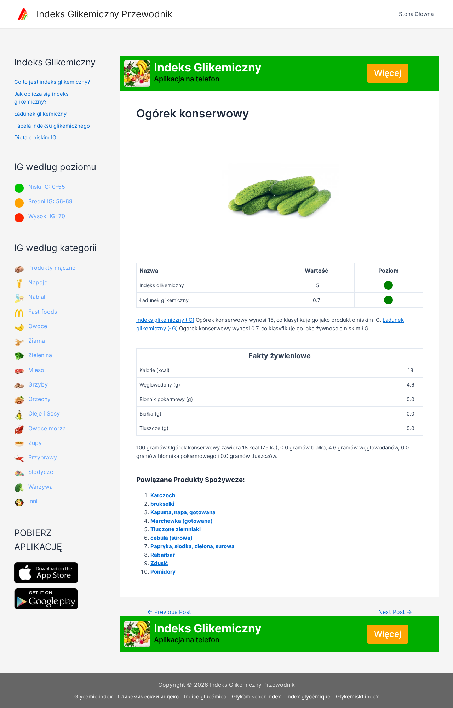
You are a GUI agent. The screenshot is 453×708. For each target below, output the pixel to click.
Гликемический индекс (148, 696)
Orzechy (39, 398)
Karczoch (162, 495)
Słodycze (40, 471)
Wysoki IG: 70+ (48, 216)
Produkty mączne (51, 267)
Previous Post (169, 612)
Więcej (387, 73)
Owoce (37, 326)
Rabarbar (162, 554)
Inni (33, 501)
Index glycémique (308, 696)
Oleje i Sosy (44, 413)
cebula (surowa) (171, 537)
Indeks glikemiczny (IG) (165, 320)
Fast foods (42, 311)
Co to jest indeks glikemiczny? (52, 82)
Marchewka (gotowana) (181, 520)
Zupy (35, 442)
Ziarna (36, 340)
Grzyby (38, 384)
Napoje (37, 282)
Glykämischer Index (256, 696)
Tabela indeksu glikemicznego (52, 125)
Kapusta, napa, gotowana (183, 512)
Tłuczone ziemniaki (175, 529)
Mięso (36, 369)
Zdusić (159, 563)
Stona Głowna (416, 14)
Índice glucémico (205, 696)
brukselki (162, 503)
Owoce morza (47, 428)
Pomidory (163, 571)
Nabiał (36, 296)
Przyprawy (42, 457)
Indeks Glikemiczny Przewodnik (104, 13)
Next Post (395, 612)
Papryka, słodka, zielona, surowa (192, 546)
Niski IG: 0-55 (46, 186)
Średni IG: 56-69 (50, 201)
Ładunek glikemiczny (40, 113)
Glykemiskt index (357, 696)
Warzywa (40, 486)
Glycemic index (93, 696)
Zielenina (40, 355)
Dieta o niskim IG (35, 137)
